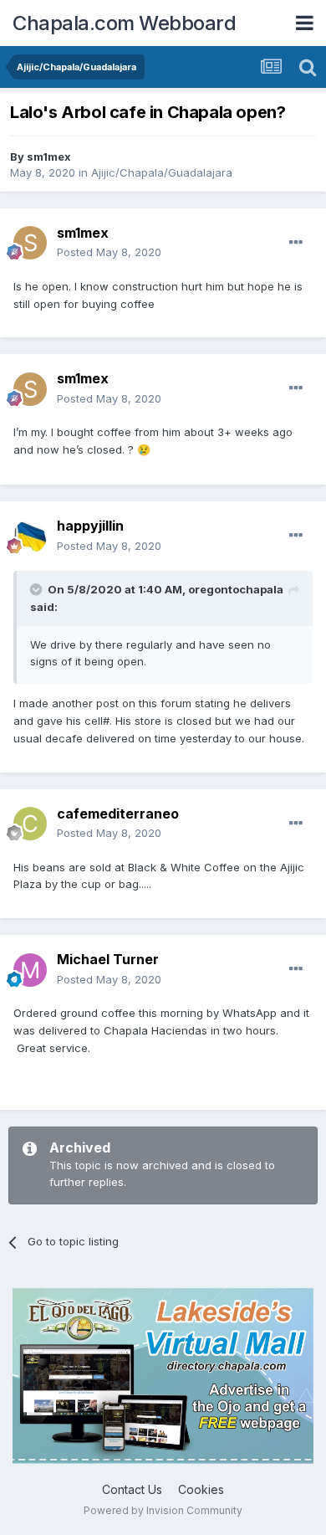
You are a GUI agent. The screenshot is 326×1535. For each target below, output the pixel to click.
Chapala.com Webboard (124, 23)
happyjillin (90, 525)
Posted (109, 252)
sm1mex (49, 156)
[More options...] (296, 243)
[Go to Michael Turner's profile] (30, 970)
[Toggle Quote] (37, 589)
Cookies (201, 1489)
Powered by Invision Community (163, 1510)
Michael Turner (108, 959)
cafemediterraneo (118, 813)
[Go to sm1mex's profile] (30, 242)
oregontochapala (235, 589)
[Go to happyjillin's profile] (30, 536)
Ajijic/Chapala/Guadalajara (161, 172)
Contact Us (132, 1489)
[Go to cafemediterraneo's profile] (30, 823)
